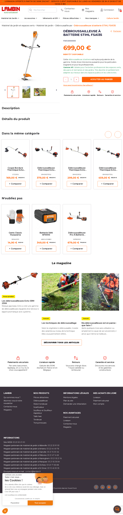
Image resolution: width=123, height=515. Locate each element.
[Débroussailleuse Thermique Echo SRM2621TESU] (46, 151)
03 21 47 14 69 (53, 455)
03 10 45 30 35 (53, 468)
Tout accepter (40, 503)
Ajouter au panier (101, 79)
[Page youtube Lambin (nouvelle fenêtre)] (109, 487)
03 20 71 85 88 (52, 465)
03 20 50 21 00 (19, 442)
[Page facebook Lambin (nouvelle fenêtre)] (96, 487)
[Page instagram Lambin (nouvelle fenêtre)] (115, 487)
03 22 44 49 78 (52, 449)
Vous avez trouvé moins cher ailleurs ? (78, 85)
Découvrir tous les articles (61, 342)
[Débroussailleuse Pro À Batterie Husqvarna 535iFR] (76, 216)
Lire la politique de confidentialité (15, 495)
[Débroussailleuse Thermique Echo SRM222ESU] (76, 151)
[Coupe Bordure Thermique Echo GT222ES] (15, 151)
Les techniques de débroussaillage (59, 323)
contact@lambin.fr (33, 471)
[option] (15, 164)
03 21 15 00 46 (53, 452)
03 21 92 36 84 (54, 462)
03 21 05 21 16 (56, 458)
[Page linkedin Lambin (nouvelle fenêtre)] (102, 487)
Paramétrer (15, 503)
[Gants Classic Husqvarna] (15, 216)
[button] (5, 511)
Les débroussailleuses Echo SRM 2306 (18, 302)
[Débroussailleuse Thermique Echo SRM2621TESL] (107, 151)
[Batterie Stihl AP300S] (46, 216)
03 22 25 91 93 (53, 445)
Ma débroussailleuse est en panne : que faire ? (99, 324)
